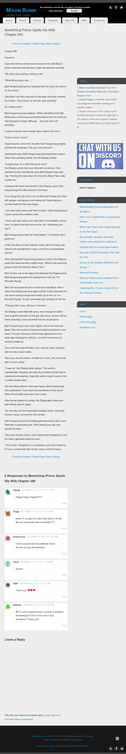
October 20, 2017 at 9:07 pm (38, 604)
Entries (86, 316)
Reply (64, 503)
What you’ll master (89, 272)
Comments (88, 322)
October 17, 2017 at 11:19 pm (37, 511)
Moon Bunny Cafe (41, 736)
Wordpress (77, 739)
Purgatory (53, 20)
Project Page (38, 43)
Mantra (66, 739)
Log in (83, 311)
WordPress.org (87, 327)
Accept (74, 10)
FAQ (84, 20)
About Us (69, 20)
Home (9, 20)
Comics (37, 20)
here (87, 91)
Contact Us (99, 20)
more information (56, 11)
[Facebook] (116, 8)
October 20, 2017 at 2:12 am (35, 583)
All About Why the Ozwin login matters (99, 247)
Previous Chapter (21, 43)
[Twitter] (121, 8)
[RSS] (110, 8)
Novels (22, 20)
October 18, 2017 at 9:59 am (42, 536)
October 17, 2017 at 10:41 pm (38, 490)
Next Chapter (53, 43)
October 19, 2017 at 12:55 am (36, 561)
